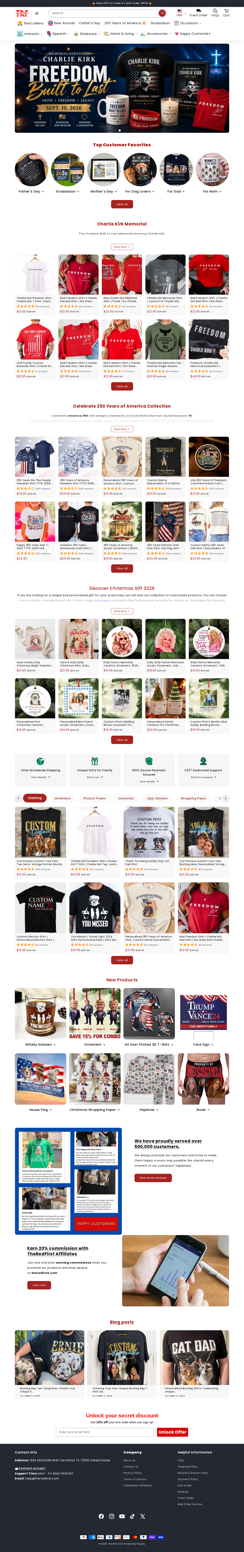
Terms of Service (134, 1479)
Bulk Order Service (190, 1504)
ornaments (102, 600)
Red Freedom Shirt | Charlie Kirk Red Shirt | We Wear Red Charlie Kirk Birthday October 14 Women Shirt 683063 (122, 364)
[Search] (162, 13)
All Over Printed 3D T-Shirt (147, 1044)
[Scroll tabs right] (225, 798)
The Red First (115, 1543)
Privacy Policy (132, 1473)
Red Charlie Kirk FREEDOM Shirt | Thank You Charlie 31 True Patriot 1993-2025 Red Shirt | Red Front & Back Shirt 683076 (122, 299)
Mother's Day (102, 191)
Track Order (186, 1498)
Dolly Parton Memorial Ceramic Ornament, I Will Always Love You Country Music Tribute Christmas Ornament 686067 (208, 664)
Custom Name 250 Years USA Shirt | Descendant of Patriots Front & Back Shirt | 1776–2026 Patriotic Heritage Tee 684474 (208, 546)
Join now (39, 1285)
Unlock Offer (172, 1432)
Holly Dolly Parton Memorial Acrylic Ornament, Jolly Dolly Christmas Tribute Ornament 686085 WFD (165, 664)
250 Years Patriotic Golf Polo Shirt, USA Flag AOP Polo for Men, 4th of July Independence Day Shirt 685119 (163, 546)
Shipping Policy (188, 1466)
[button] (187, 23)
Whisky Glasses (38, 1044)
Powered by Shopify (134, 1543)
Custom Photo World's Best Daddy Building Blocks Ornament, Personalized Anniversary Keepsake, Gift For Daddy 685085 (209, 723)
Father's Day (29, 191)
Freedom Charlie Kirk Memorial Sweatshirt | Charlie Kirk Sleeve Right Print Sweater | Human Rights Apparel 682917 (207, 364)
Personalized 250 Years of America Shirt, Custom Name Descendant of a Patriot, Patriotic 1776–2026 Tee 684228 (121, 482)
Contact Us (131, 1466)
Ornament (93, 1044)
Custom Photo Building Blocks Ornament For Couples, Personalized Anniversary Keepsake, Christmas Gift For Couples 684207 (122, 723)
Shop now (93, 777)
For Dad (174, 191)
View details (38, 777)
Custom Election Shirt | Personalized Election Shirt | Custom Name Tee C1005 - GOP (38, 938)
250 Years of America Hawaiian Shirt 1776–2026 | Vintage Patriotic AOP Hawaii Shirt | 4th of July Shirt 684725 (78, 482)
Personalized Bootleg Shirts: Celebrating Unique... (191, 1390)
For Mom (210, 191)
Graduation (65, 191)
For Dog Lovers (138, 191)
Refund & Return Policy (193, 1473)
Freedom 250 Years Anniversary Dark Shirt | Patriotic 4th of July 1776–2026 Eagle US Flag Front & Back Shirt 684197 (78, 546)
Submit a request (202, 777)
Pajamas (147, 1110)
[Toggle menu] (36, 13)
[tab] (35, 798)
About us (129, 1460)
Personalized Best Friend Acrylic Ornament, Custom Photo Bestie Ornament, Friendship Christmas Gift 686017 (78, 723)
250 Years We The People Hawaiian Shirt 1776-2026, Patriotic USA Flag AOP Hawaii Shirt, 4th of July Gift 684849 (34, 482)
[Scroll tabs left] (18, 798)
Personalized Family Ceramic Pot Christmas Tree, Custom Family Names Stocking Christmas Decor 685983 (165, 723)
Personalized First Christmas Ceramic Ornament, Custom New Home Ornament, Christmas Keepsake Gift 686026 (33, 723)
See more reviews (153, 1178)
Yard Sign (201, 1044)
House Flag (38, 1110)
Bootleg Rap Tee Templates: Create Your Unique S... (47, 1390)
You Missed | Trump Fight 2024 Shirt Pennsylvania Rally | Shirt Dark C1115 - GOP (94, 938)
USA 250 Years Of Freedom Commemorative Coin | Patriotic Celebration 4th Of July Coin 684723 (208, 482)
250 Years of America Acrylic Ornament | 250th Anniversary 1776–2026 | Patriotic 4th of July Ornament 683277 (121, 546)
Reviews (183, 1492)
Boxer (201, 1110)
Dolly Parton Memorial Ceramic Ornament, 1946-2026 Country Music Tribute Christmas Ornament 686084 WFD (121, 664)
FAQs (181, 1460)
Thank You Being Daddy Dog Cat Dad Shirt (147, 863)
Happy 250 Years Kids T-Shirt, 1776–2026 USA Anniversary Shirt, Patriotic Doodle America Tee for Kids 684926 (34, 546)
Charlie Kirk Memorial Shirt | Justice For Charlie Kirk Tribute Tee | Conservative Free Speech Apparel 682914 (165, 299)
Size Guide (185, 1485)
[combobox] (107, 13)
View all (122, 204)
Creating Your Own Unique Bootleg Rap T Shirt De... (120, 1390)
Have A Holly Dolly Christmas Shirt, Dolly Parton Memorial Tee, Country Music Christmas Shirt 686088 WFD (77, 664)
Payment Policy (188, 1479)
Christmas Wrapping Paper (93, 1110)
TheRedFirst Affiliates (137, 1485)
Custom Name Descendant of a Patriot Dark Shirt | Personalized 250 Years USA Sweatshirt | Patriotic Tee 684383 (165, 482)
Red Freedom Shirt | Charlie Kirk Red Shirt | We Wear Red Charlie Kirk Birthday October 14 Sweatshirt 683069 (78, 364)
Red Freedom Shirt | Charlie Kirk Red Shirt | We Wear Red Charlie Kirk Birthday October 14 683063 (78, 299)
